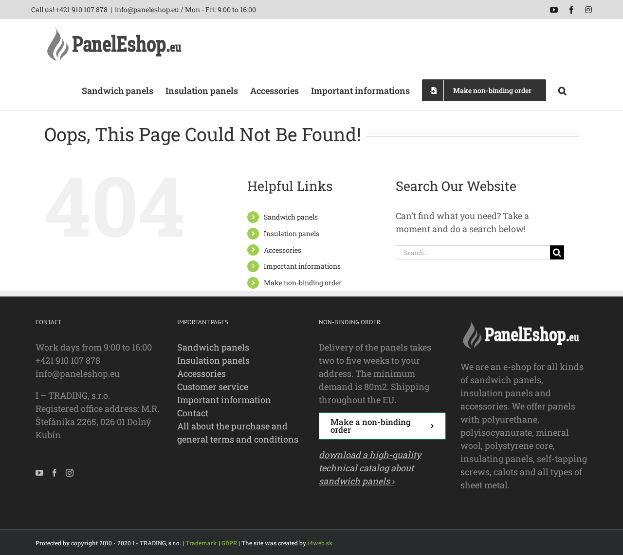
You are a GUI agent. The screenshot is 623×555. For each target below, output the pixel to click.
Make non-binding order (303, 282)
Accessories (282, 250)
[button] (562, 89)
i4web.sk (320, 543)
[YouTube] (39, 473)
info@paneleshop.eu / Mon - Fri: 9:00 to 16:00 (185, 9)
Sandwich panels (291, 217)
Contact (192, 413)
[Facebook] (54, 473)
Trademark (201, 543)
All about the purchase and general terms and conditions (237, 432)
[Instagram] (69, 473)
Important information (224, 400)
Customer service (212, 386)
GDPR (229, 543)
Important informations (302, 266)
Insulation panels (291, 233)
